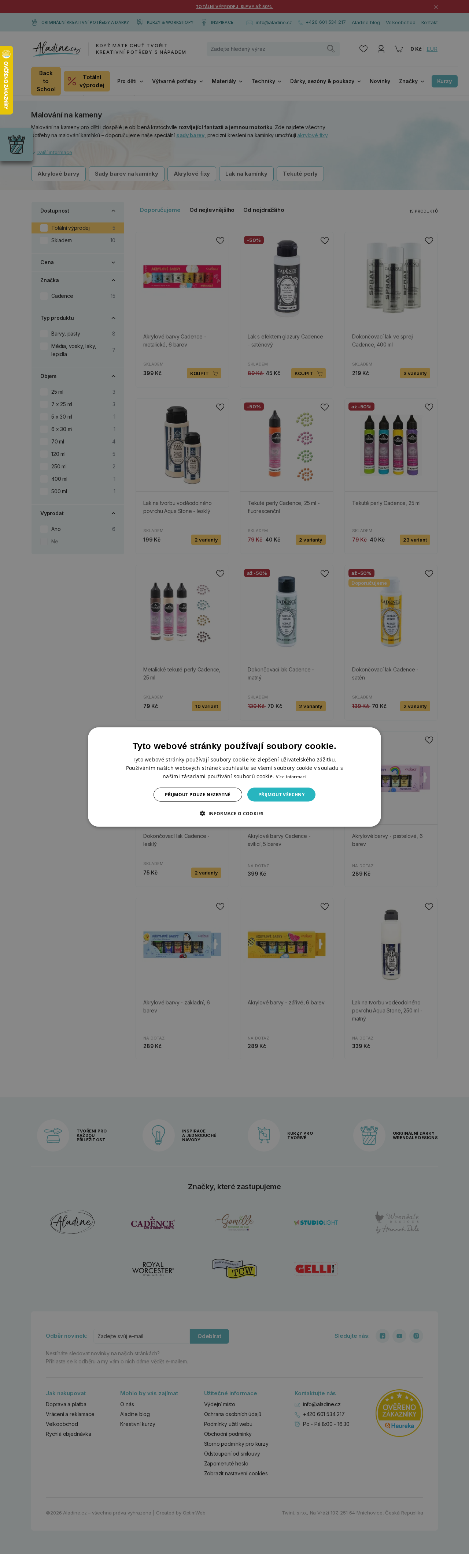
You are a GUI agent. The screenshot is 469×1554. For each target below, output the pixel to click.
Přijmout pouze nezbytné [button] (198, 794)
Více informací (291, 776)
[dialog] (234, 777)
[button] (234, 813)
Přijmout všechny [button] (281, 794)
